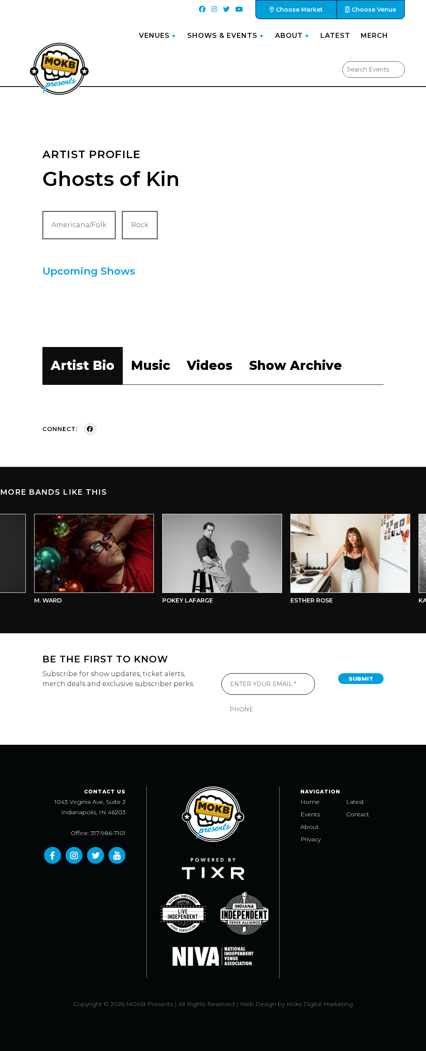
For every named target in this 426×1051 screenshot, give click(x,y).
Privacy (310, 839)
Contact (357, 814)
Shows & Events (222, 36)
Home (310, 802)
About (289, 36)
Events (310, 814)
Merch (374, 36)
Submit (361, 678)
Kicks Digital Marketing (320, 1004)
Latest (335, 36)
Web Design (258, 1004)
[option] (82, 561)
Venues (154, 36)
